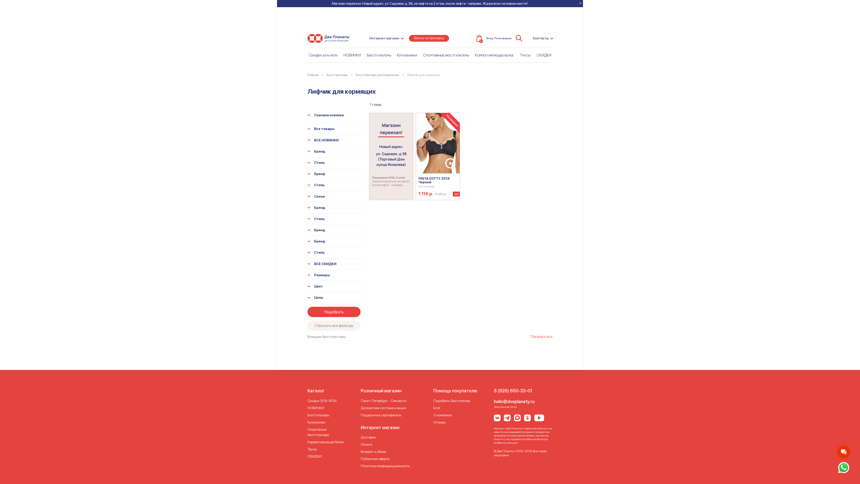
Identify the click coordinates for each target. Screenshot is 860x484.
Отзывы (439, 422)
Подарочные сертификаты (381, 415)
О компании (442, 415)
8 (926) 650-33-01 (513, 390)
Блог (437, 408)
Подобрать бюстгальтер (451, 401)
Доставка (368, 437)
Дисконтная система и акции (383, 408)
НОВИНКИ (352, 55)
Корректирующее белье (494, 55)
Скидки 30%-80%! (323, 55)
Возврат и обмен (373, 451)
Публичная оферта (375, 459)
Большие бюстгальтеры (326, 337)
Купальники (407, 55)
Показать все (541, 336)
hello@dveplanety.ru (514, 401)
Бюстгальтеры (379, 55)
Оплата (366, 444)
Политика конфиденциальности (385, 466)
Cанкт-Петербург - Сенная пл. (384, 401)
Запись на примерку (429, 38)
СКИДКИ (544, 55)
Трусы (525, 55)
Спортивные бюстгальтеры (446, 55)
